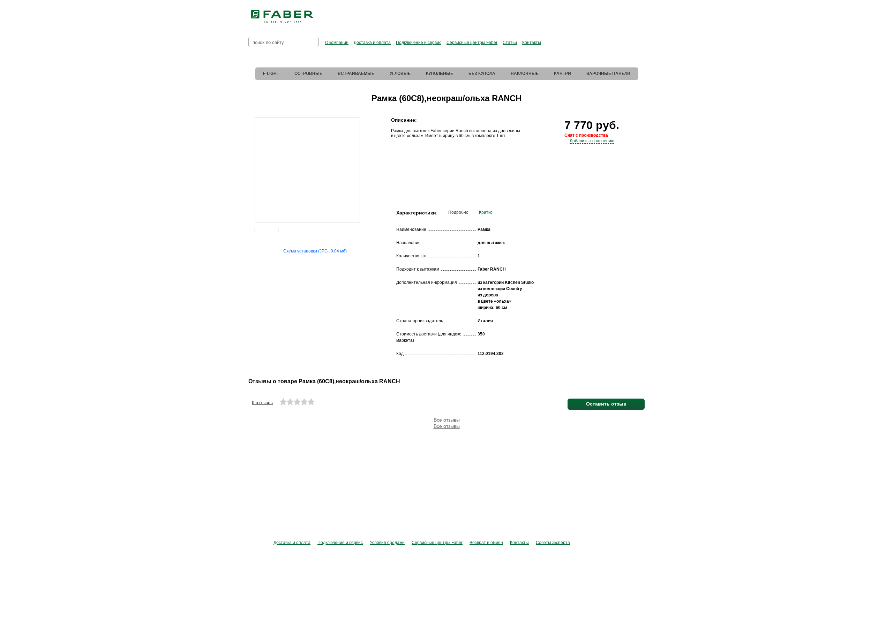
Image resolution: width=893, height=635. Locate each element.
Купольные (439, 73)
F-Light (271, 73)
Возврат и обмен (486, 542)
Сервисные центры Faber (471, 42)
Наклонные (525, 73)
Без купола (481, 73)
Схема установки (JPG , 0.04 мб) (315, 251)
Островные (308, 73)
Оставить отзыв (606, 404)
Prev (249, 165)
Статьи (510, 42)
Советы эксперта (553, 542)
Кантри (562, 73)
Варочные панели (608, 73)
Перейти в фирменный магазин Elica (516, 13)
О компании (336, 42)
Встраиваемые (356, 73)
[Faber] (282, 17)
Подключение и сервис (418, 42)
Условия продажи (387, 542)
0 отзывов (262, 402)
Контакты (531, 42)
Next (364, 165)
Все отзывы (447, 420)
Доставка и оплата (372, 42)
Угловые (400, 73)
